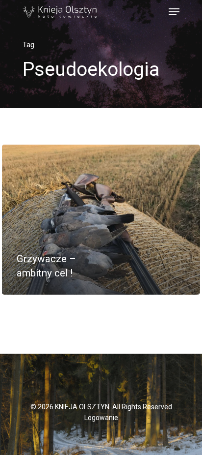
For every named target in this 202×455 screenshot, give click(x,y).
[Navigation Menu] (174, 12)
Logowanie (101, 418)
